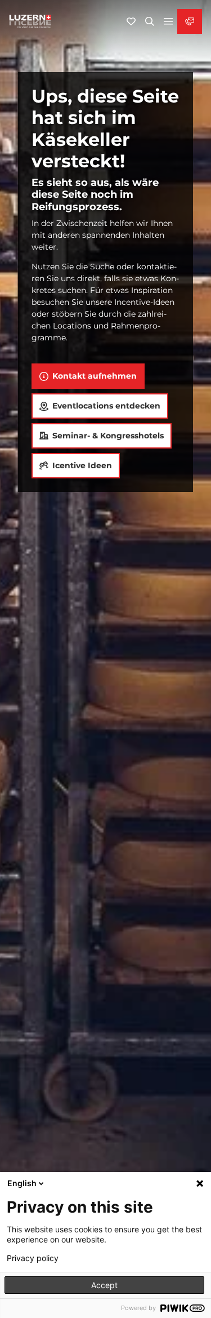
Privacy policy (33, 1258)
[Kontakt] (189, 21)
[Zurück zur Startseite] (30, 21)
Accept (104, 1285)
